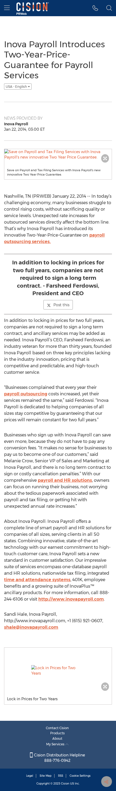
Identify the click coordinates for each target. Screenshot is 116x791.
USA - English (17, 87)
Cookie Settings (80, 775)
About (57, 738)
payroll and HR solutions (65, 480)
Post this (61, 304)
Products (57, 733)
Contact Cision (57, 728)
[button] (95, 8)
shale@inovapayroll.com (31, 627)
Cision (65, 783)
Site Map (46, 775)
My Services (55, 744)
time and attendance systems (37, 579)
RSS (60, 775)
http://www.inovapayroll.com (71, 599)
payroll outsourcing (25, 393)
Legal (29, 775)
